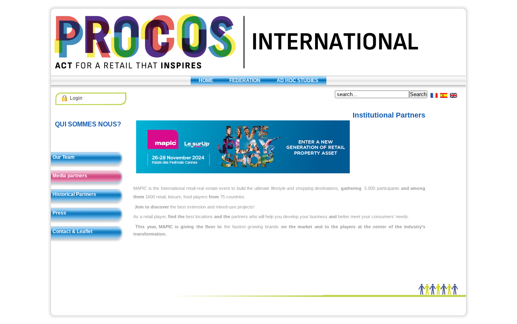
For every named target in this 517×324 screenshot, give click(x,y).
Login (76, 98)
